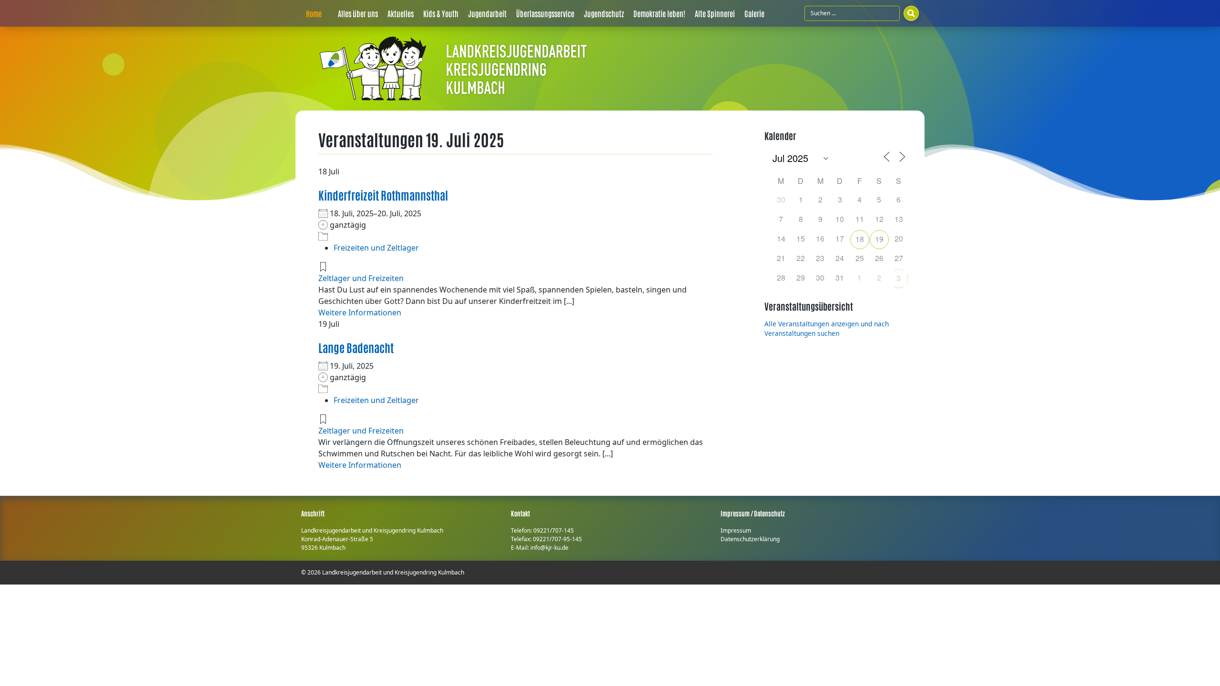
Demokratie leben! (659, 13)
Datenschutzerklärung (750, 539)
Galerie (754, 13)
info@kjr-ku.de (549, 548)
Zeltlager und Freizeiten (361, 278)
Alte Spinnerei (715, 13)
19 (879, 238)
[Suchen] (911, 13)
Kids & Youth (440, 13)
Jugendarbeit (487, 13)
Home (314, 13)
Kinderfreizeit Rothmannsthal (383, 194)
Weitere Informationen (359, 312)
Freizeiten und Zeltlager (376, 247)
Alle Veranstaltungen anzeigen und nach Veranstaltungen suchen (826, 328)
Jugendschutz (604, 13)
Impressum (736, 530)
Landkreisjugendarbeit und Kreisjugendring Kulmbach (393, 572)
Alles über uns (358, 13)
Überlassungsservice (545, 13)
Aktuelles (400, 13)
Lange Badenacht (356, 347)
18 (859, 238)
